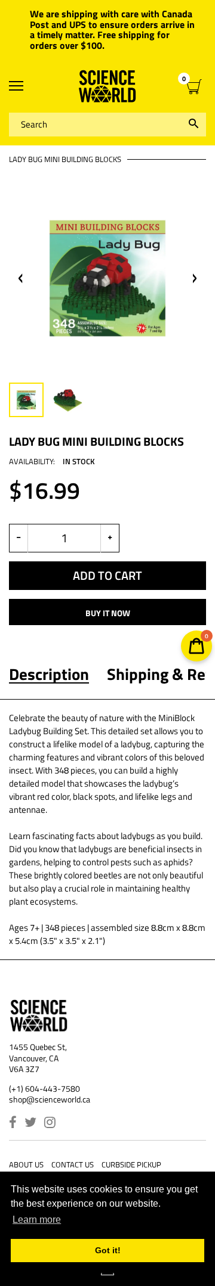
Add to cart (107, 575)
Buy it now (107, 613)
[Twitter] (30, 1123)
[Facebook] (13, 1123)
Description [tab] (49, 674)
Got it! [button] (108, 1250)
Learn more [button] (37, 1219)
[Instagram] (50, 1123)
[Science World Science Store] (107, 86)
